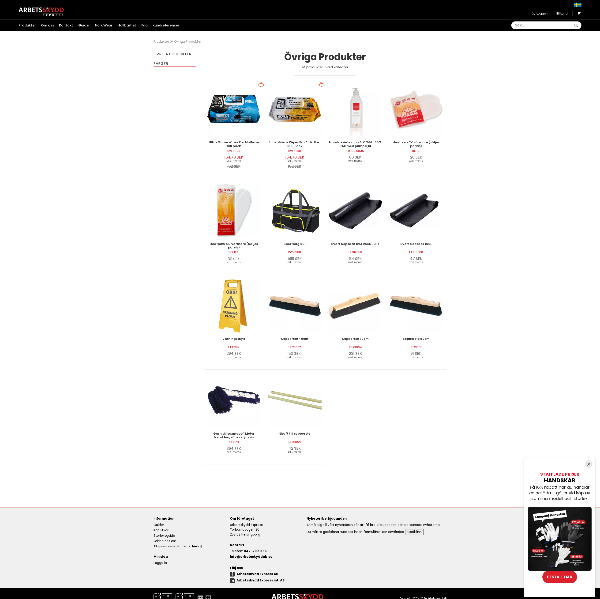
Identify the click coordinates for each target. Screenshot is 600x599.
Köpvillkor (161, 530)
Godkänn (414, 532)
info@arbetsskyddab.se (251, 557)
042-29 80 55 (255, 551)
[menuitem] (30, 26)
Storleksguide (164, 535)
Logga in (160, 563)
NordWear (103, 25)
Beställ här (559, 577)
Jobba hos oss (165, 541)
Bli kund (562, 13)
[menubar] (101, 25)
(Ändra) (197, 546)
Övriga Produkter (188, 41)
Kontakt (66, 25)
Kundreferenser (166, 25)
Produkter (161, 41)
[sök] (576, 25)
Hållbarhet (127, 25)
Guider (84, 25)
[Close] (588, 464)
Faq (144, 25)
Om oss (47, 25)
